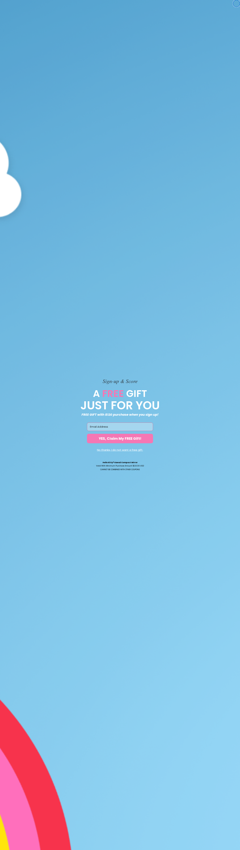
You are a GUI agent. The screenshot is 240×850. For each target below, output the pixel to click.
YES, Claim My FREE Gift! (120, 438)
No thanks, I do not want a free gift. (120, 450)
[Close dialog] (236, 3)
